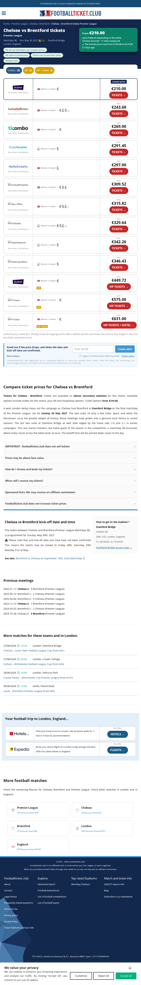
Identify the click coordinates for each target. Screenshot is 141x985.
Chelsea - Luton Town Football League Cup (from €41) (33, 650)
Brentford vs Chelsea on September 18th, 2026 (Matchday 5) (50, 558)
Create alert (125, 349)
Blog (106, 890)
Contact (8, 890)
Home (6, 23)
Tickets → (119, 95)
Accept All (126, 975)
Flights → (117, 750)
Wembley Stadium (80, 884)
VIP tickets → (118, 287)
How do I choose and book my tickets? (28, 469)
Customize (81, 975)
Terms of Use (10, 909)
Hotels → (117, 734)
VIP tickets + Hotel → (118, 325)
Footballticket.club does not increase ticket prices (35, 503)
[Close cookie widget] (133, 968)
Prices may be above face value (24, 458)
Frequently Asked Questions (18, 902)
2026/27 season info (114, 884)
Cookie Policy (11, 921)
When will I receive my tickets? (24, 480)
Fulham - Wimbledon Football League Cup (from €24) (33, 664)
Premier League (20, 23)
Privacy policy (128, 356)
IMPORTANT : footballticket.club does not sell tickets (37, 446)
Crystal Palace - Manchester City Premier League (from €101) (38, 677)
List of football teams (48, 902)
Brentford (44, 23)
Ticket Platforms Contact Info (19, 927)
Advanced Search (46, 884)
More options (13, 355)
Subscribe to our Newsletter (118, 896)
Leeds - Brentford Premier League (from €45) (29, 691)
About (7, 884)
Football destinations (48, 890)
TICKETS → (119, 114)
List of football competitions (52, 896)
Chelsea (33, 23)
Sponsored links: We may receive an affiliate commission (40, 492)
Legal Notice (10, 896)
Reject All (103, 975)
